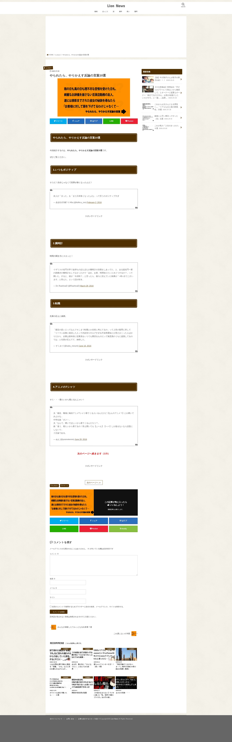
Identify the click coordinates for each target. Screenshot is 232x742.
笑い (128, 11)
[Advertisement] (116, 36)
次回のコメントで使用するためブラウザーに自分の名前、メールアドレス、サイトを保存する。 (88, 607)
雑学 (120, 11)
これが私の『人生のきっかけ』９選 (167, 127)
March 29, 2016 (87, 286)
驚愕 (135, 11)
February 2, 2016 (94, 202)
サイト (52, 597)
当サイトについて (56, 719)
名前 (52, 579)
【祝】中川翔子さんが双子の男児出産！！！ (167, 79)
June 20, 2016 (81, 439)
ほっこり (105, 11)
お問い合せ (70, 719)
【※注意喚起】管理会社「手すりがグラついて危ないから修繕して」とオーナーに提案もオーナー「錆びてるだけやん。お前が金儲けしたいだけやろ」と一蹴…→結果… (161, 92)
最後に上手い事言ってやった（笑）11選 (166, 117)
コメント (54, 554)
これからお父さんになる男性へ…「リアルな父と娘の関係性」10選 (166, 107)
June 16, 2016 (85, 346)
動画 (96, 11)
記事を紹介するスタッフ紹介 (88, 719)
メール (53, 588)
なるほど (55, 485)
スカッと (65, 485)
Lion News (116, 5)
